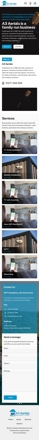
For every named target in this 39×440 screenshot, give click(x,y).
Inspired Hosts (24, 430)
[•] (17, 403)
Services (7, 46)
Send (10, 397)
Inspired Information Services (22, 428)
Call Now (18, 46)
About (18, 419)
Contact (19, 424)
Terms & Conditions (19, 433)
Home (10, 419)
